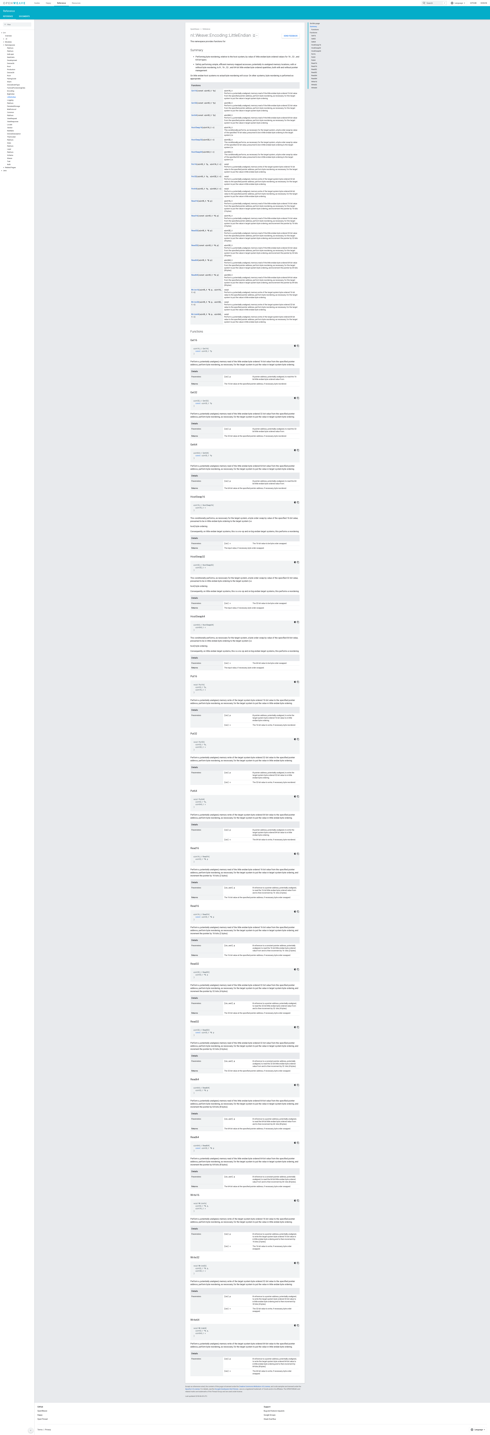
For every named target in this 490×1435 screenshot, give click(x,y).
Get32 (194, 103)
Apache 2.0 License (192, 1389)
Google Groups (269, 1415)
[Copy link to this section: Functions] (205, 331)
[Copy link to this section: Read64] (201, 1079)
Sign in (484, 3)
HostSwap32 (196, 139)
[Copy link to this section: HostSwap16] (207, 497)
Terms (40, 1430)
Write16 (195, 290)
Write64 (195, 314)
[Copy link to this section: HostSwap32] (207, 556)
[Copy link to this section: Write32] (201, 1257)
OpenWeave (194, 29)
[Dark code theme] (295, 345)
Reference (61, 3)
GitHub (473, 3)
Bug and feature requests (274, 1411)
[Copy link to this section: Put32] (199, 733)
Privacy (48, 1430)
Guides (37, 3)
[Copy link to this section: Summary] (205, 50)
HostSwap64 (196, 152)
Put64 (194, 188)
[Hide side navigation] (30, 1430)
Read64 (194, 260)
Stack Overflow (270, 1419)
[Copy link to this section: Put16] (199, 676)
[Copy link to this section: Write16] (201, 1195)
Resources (76, 3)
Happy (48, 3)
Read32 (194, 230)
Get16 (194, 90)
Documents (24, 16)
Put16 (194, 164)
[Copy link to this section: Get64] (199, 444)
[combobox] (434, 3)
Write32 (195, 302)
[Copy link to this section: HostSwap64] (207, 616)
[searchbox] (17, 24)
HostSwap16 (196, 127)
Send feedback (291, 36)
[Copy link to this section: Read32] (201, 964)
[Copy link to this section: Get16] (199, 340)
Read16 (194, 201)
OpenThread (42, 1419)
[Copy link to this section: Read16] (201, 848)
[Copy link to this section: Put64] (199, 791)
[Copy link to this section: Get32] (199, 392)
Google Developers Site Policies (226, 1389)
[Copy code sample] (298, 345)
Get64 (194, 115)
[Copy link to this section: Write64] (201, 1320)
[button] (17, 32)
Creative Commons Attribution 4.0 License (254, 1386)
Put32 (194, 176)
